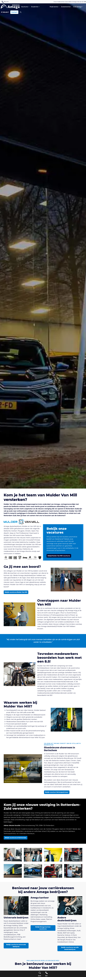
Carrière (44, 7)
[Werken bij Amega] (10, 7)
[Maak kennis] (59, 6)
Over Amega (77, 7)
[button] (66, 579)
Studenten (34, 7)
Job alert (5, 12)
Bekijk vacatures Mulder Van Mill (16, 592)
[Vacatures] (29, 6)
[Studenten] (39, 6)
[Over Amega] (82, 6)
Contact (14, 12)
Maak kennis (54, 7)
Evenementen (66, 7)
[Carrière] (47, 6)
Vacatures (24, 7)
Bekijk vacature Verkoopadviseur (56, 792)
